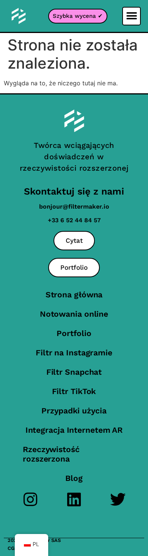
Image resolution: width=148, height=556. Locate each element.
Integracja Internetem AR (74, 430)
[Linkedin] (74, 499)
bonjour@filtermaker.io (74, 206)
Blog (74, 478)
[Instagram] (30, 499)
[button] (131, 16)
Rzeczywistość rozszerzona (51, 453)
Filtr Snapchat (74, 372)
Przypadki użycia (73, 410)
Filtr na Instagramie (74, 352)
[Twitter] (118, 499)
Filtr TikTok (74, 391)
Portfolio (74, 333)
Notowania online (74, 314)
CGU (13, 548)
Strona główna (74, 294)
